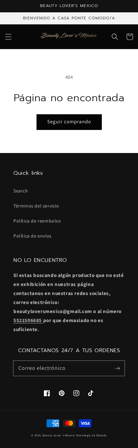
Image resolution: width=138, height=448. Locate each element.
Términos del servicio (36, 206)
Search (20, 191)
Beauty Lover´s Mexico (59, 435)
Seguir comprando (69, 121)
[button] (8, 36)
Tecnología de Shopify (91, 435)
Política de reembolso (37, 221)
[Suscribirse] (117, 368)
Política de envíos (32, 236)
